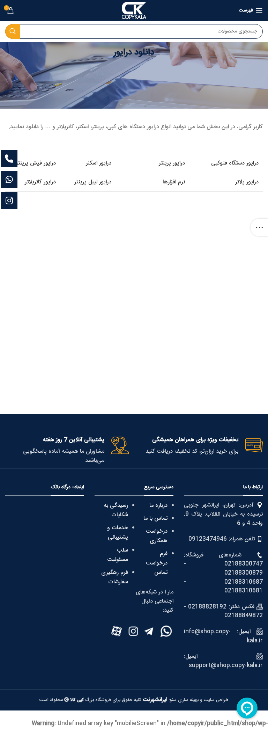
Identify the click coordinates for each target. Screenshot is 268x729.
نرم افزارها (174, 182)
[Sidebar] (259, 227)
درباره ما (158, 505)
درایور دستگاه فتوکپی (235, 163)
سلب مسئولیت (117, 555)
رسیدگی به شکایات (116, 510)
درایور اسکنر (98, 163)
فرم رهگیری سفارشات (114, 577)
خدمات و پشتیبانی (117, 532)
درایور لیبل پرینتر (92, 182)
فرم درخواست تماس (157, 563)
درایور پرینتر (172, 163)
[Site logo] (134, 10)
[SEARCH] (12, 31)
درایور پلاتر (247, 182)
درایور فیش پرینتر (36, 163)
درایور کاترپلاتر (40, 182)
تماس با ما (155, 518)
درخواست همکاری (157, 536)
